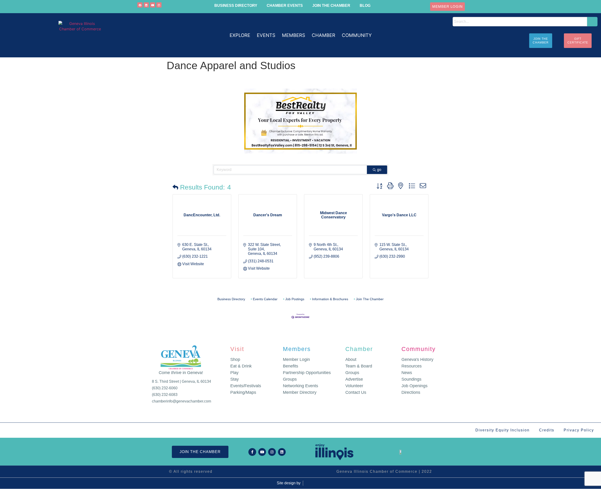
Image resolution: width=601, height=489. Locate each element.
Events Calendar (265, 299)
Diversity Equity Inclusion (502, 430)
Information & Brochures (330, 299)
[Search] (592, 21)
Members (297, 349)
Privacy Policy (579, 430)
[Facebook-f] (252, 452)
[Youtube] (152, 5)
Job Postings (294, 299)
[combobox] (520, 21)
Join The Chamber (370, 299)
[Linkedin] (146, 5)
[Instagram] (159, 5)
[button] (240, 35)
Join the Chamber (331, 6)
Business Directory (235, 6)
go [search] (379, 170)
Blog (365, 6)
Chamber (359, 349)
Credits (546, 430)
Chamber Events (285, 6)
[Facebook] (140, 5)
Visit (237, 349)
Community (418, 349)
